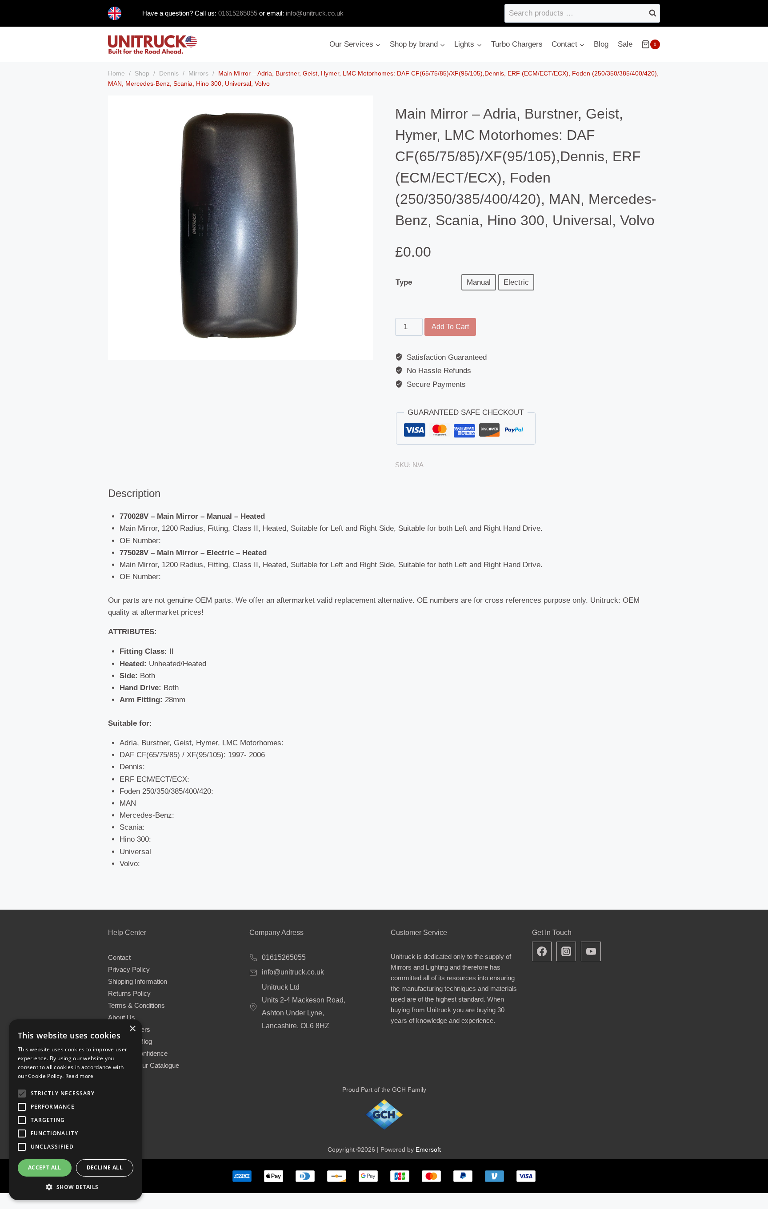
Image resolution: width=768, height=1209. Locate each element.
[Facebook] (542, 951)
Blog (601, 44)
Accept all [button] (44, 1167)
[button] (75, 1186)
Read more (79, 1076)
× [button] (132, 1029)
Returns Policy (129, 993)
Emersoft (428, 1149)
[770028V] (240, 227)
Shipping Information (137, 981)
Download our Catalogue (143, 1065)
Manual (479, 282)
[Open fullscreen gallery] (364, 351)
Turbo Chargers (517, 44)
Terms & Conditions (136, 1005)
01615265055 (236, 13)
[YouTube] (590, 951)
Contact (119, 957)
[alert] (75, 1109)
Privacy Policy (129, 969)
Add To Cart (450, 326)
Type (404, 282)
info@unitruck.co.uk (315, 13)
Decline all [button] (105, 1167)
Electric (516, 282)
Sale (625, 44)
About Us (121, 1017)
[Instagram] (566, 951)
